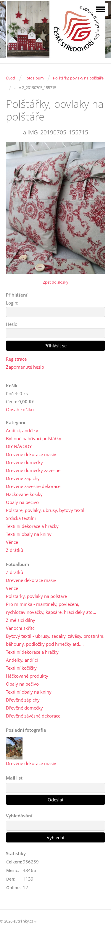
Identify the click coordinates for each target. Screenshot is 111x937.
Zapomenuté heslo (25, 367)
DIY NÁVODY (19, 446)
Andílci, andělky (22, 430)
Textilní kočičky (21, 668)
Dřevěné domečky (24, 462)
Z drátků (14, 550)
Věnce (12, 542)
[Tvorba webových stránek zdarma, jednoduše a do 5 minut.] (35, 921)
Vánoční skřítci (21, 628)
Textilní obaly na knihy (29, 534)
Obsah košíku (20, 409)
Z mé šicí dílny (20, 620)
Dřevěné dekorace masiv (31, 454)
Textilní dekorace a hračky (32, 526)
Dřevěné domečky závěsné (33, 470)
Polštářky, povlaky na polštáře (78, 78)
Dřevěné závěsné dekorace (33, 486)
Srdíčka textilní (21, 518)
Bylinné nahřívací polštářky (33, 438)
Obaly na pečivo (22, 502)
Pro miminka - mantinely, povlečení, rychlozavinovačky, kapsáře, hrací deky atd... (51, 608)
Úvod (10, 78)
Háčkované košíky (24, 494)
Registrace (16, 359)
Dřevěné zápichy (23, 478)
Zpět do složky (55, 282)
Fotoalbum (34, 78)
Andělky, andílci (22, 660)
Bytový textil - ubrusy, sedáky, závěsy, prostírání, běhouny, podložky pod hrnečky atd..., (55, 640)
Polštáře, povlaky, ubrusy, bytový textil (45, 510)
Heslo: (12, 324)
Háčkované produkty (27, 676)
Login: (12, 303)
